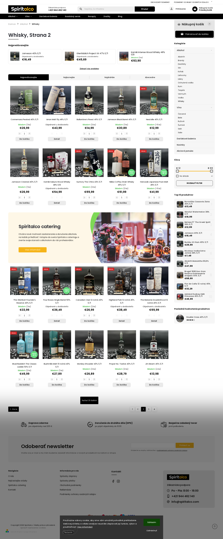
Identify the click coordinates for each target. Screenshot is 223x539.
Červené (182, 114)
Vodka (181, 97)
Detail (57, 139)
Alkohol (180, 50)
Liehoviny (182, 75)
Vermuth (182, 94)
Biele (180, 117)
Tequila (181, 90)
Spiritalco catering (17, 485)
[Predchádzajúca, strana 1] (138, 409)
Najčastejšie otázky (17, 480)
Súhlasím (151, 522)
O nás (11, 476)
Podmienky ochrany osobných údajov (191, 2)
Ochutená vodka (185, 82)
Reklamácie (65, 489)
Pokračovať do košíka (196, 34)
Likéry (180, 79)
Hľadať (144, 9)
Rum (180, 86)
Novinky (181, 145)
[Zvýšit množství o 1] (29, 133)
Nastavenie (68, 532)
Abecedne (150, 77)
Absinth (181, 56)
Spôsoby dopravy (68, 476)
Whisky (181, 101)
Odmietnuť (151, 530)
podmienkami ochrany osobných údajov (172, 450)
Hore (14, 409)
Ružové (181, 121)
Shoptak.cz (33, 532)
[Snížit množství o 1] (19, 133)
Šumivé (181, 125)
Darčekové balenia (186, 138)
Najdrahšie (110, 77)
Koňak (181, 71)
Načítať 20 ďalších (89, 400)
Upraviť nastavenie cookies (33, 527)
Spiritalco (113, 481)
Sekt (180, 128)
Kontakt (12, 489)
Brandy (181, 60)
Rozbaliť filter (194, 183)
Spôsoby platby (67, 480)
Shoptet (19, 532)
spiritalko (118, 481)
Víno (179, 107)
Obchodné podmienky (160, 2)
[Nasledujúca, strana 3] (148, 409)
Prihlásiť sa (185, 445)
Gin (179, 68)
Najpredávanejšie (28, 77)
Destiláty (182, 64)
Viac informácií (85, 527)
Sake (180, 132)
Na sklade (196, 176)
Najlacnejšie (69, 77)
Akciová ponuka (185, 151)
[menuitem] (14, 16)
